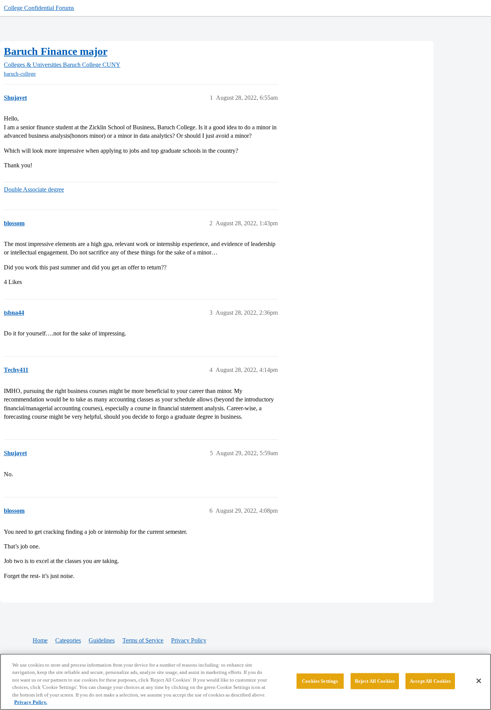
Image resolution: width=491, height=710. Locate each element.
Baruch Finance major (55, 51)
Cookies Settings (320, 681)
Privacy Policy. (30, 702)
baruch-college (20, 74)
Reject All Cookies (375, 681)
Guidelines (102, 640)
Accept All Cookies (430, 681)
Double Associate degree (34, 189)
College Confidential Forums (39, 8)
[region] (245, 682)
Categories (68, 640)
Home (40, 640)
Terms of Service (142, 640)
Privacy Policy (188, 640)
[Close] (478, 680)
